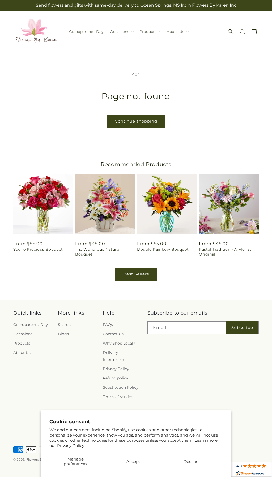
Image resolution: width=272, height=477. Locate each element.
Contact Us (113, 334)
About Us (22, 352)
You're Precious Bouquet (38, 249)
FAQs (108, 324)
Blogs (63, 334)
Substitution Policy (120, 387)
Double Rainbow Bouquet (163, 249)
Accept (133, 461)
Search (64, 324)
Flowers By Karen (40, 459)
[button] (121, 31)
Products (21, 343)
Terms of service (118, 396)
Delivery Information (114, 356)
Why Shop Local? (119, 343)
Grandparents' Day (30, 324)
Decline (191, 461)
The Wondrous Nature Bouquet (97, 252)
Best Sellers (136, 274)
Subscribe (242, 327)
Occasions (22, 334)
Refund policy (115, 378)
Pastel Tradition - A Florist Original (225, 252)
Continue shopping (136, 121)
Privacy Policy (70, 445)
